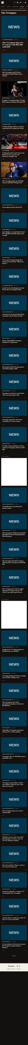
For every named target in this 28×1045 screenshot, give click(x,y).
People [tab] (22, 6)
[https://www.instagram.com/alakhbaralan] (19, 966)
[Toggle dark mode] (25, 2)
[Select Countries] (17, 2)
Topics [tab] (9, 6)
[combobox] (21, 2)
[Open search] (14, 2)
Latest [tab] (3, 6)
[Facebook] (17, 966)
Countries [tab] (15, 6)
